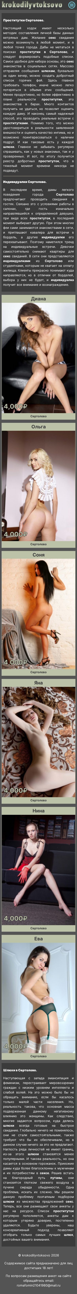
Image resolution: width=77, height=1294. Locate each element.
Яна (38, 683)
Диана (38, 299)
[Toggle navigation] (71, 5)
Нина (39, 811)
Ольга (38, 427)
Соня (39, 555)
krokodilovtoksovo (34, 5)
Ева (38, 939)
